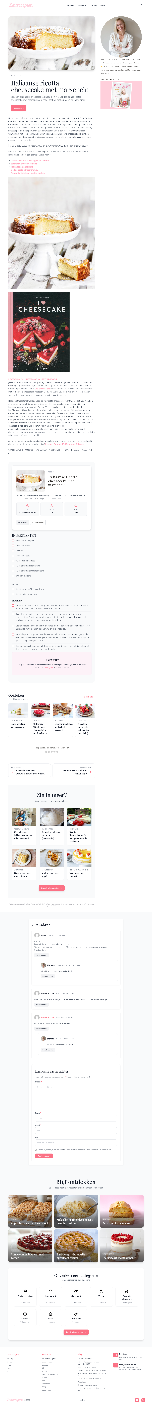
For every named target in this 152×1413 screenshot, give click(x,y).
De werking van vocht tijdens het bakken (92, 1370)
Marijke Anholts (47, 1017)
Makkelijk (45, 1377)
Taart (44, 1380)
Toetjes (44, 1387)
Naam (38, 1113)
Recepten (70, 5)
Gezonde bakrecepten (50, 1374)
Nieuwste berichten (85, 1359)
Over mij (93, 5)
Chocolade (46, 1384)
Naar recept (19, 108)
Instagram (49, 667)
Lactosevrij (46, 1365)
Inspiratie (82, 5)
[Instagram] (143, 1400)
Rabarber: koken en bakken (87, 1367)
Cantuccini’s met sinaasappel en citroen (30, 160)
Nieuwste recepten (49, 1359)
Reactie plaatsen (44, 1156)
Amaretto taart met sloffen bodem (28, 173)
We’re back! (82, 1382)
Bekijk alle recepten (74, 1332)
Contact (103, 5)
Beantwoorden (41, 955)
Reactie (38, 1082)
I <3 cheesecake (42, 388)
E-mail (38, 1125)
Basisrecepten (47, 1390)
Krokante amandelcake (22, 166)
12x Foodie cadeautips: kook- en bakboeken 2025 (89, 1363)
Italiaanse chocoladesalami (24, 163)
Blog (8, 1371)
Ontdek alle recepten (50, 888)
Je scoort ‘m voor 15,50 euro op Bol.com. (64, 444)
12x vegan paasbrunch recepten (89, 1379)
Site (36, 1137)
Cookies (82, 1400)
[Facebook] (137, 1400)
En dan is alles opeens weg (87, 1385)
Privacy (9, 1365)
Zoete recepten (47, 1362)
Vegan (44, 1371)
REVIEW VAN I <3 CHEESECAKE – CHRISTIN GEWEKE (32, 379)
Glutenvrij (45, 1368)
